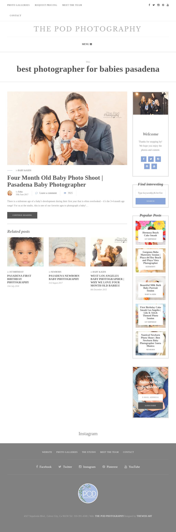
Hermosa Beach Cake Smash (150, 234)
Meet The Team (72, 5)
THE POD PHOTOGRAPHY (109, 516)
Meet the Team (109, 452)
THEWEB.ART (144, 516)
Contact (15, 15)
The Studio (89, 452)
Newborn (56, 272)
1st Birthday (16, 272)
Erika (20, 192)
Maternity (150, 267)
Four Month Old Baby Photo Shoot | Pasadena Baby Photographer (55, 181)
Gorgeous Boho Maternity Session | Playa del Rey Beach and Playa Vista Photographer (150, 257)
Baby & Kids (24, 170)
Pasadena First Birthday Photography (19, 279)
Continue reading (22, 215)
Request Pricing (46, 5)
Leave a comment (48, 193)
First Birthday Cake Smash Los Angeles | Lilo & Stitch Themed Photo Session (150, 313)
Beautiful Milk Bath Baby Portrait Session (150, 288)
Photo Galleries (18, 5)
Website (47, 452)
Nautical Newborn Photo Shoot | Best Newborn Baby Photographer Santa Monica (150, 340)
